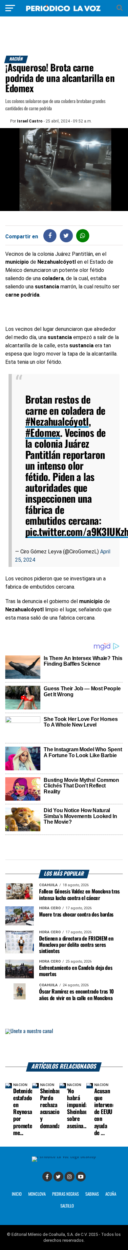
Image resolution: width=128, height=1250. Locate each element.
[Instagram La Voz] (70, 1177)
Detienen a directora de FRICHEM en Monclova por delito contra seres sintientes (76, 945)
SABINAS (92, 1194)
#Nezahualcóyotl (57, 422)
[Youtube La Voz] (81, 1177)
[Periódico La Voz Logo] (64, 11)
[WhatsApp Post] (82, 235)
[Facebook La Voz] (47, 1177)
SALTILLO (67, 1206)
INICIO (17, 1194)
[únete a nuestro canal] (64, 1046)
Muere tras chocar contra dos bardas (76, 915)
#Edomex (42, 433)
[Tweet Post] (66, 235)
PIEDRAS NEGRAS (65, 1194)
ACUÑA (110, 1194)
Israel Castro (30, 121)
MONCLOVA (37, 1194)
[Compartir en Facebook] (50, 235)
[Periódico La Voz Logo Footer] (64, 1156)
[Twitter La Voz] (58, 1177)
